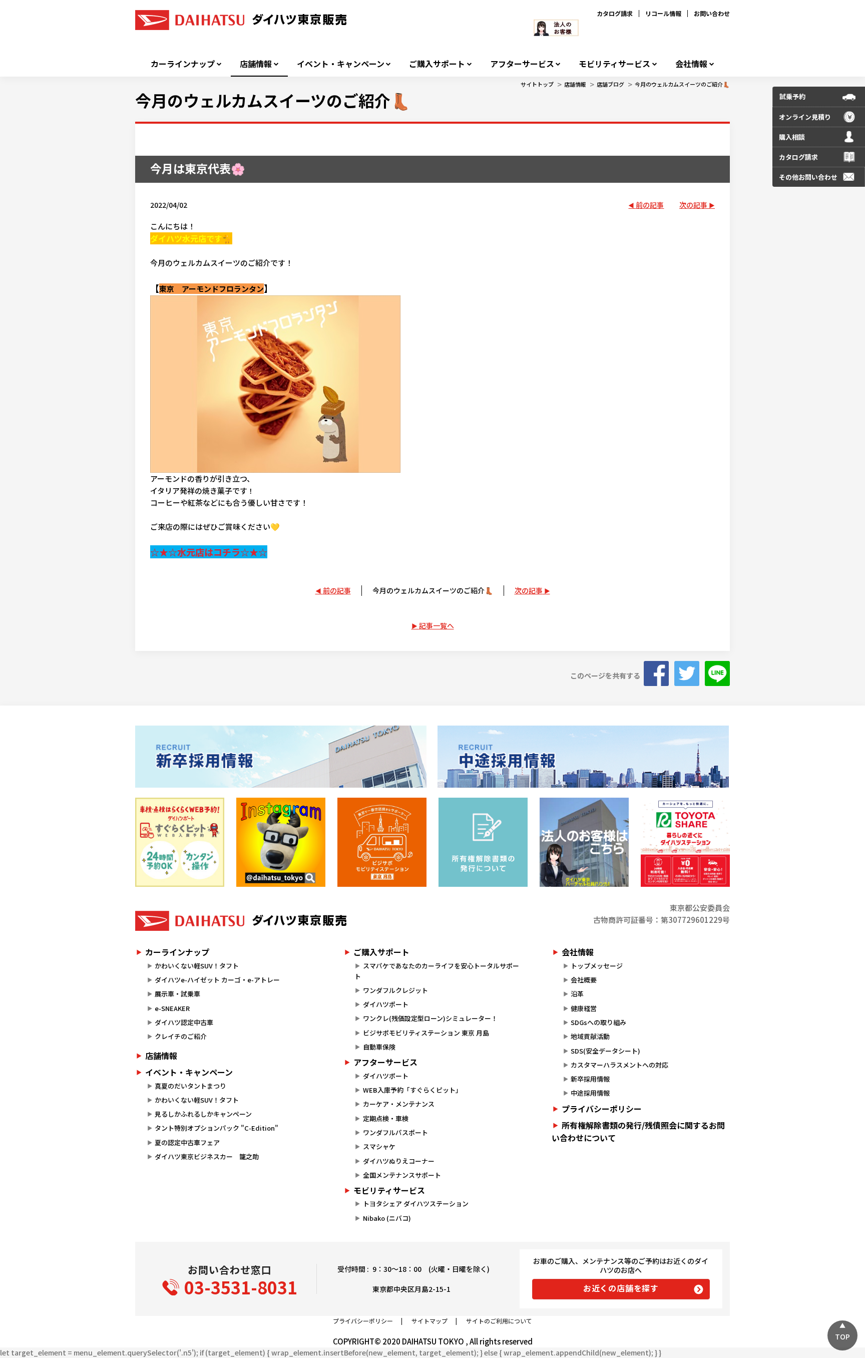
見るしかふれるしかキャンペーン (203, 1114)
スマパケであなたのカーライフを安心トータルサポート (436, 971)
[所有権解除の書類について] (483, 842)
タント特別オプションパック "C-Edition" (216, 1128)
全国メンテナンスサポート (402, 1175)
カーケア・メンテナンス (399, 1104)
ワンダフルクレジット (395, 990)
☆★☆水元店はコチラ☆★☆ (208, 551)
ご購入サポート (437, 64)
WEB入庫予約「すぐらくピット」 (412, 1090)
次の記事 (693, 204)
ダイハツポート (385, 1004)
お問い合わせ (712, 13)
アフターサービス (522, 64)
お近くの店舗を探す (621, 1288)
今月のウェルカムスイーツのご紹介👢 (682, 84)
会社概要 (584, 979)
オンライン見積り (805, 117)
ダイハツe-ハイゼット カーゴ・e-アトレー (217, 979)
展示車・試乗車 (177, 993)
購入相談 (792, 137)
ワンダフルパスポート (395, 1132)
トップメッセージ (597, 965)
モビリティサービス (614, 64)
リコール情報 (663, 13)
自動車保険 (379, 1047)
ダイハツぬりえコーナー (399, 1161)
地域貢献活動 (590, 1036)
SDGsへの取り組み (598, 1022)
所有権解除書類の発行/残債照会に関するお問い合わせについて (638, 1131)
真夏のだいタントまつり (190, 1086)
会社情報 (691, 64)
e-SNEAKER (172, 1008)
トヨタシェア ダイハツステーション (416, 1203)
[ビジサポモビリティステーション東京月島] (381, 842)
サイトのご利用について (499, 1320)
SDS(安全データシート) (605, 1051)
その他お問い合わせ (808, 177)
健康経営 (584, 1008)
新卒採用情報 (590, 1079)
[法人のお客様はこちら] (584, 842)
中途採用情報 (590, 1093)
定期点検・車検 (385, 1118)
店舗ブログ (610, 84)
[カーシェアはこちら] (685, 842)
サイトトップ (537, 84)
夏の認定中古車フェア (187, 1142)
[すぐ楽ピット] (179, 842)
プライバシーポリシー (602, 1109)
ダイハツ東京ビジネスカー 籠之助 (207, 1156)
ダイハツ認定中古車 (184, 1022)
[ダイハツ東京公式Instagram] (280, 842)
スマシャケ (379, 1146)
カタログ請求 (615, 13)
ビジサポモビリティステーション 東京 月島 (426, 1033)
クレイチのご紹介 (181, 1036)
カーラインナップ (183, 64)
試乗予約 (792, 96)
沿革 (577, 993)
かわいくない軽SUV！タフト (197, 965)
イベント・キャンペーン (340, 64)
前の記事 (650, 204)
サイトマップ (429, 1320)
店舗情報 (256, 64)
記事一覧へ (436, 625)
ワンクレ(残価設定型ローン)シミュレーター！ (430, 1018)
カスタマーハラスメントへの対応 (619, 1065)
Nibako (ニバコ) (387, 1218)
